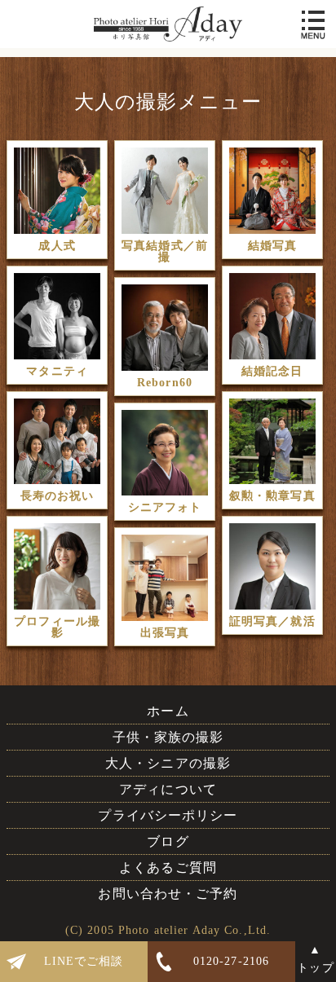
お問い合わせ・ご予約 (167, 894)
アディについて (168, 789)
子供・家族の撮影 (168, 737)
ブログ (167, 841)
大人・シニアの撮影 (168, 763)
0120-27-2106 (231, 961)
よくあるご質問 (168, 867)
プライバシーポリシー (167, 815)
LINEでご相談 (84, 961)
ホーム (167, 711)
